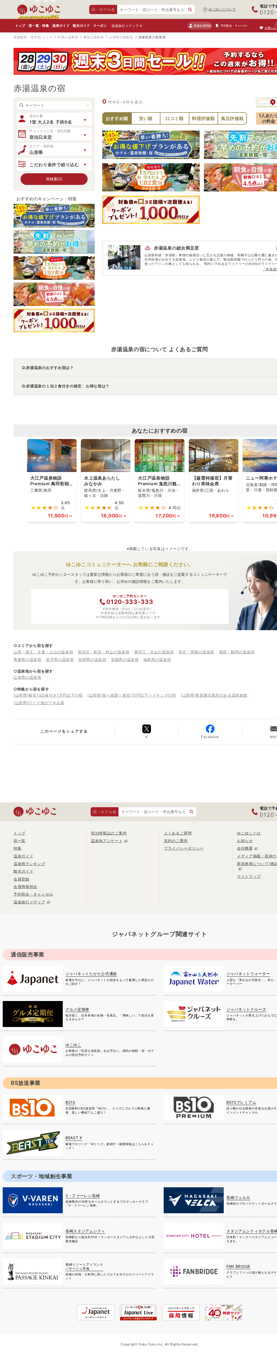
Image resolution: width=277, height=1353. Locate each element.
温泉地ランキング (29, 863)
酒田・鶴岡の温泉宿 (237, 652)
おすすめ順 (117, 118)
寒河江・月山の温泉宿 (154, 652)
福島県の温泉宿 (157, 659)
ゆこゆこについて (222, 9)
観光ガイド (81, 26)
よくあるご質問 (178, 833)
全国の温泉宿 (67, 37)
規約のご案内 (176, 840)
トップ (20, 26)
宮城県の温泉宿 (125, 659)
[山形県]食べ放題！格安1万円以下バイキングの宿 (131, 695)
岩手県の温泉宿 (60, 659)
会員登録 (21, 879)
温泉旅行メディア (125, 26)
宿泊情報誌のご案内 (109, 833)
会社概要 (245, 848)
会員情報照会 (25, 886)
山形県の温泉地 (27, 677)
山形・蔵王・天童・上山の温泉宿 (43, 652)
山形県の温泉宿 (121, 37)
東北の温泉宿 (93, 37)
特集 (45, 26)
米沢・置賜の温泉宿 (196, 652)
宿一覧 (34, 26)
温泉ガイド (61, 26)
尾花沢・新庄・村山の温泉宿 (104, 652)
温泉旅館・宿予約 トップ (33, 37)
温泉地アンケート (107, 840)
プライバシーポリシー (184, 848)
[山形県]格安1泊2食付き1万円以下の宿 (48, 695)
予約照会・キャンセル (33, 894)
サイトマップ (249, 876)
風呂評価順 (232, 118)
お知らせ (245, 840)
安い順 (146, 118)
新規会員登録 (202, 26)
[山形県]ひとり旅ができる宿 (39, 702)
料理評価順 (203, 118)
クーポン (100, 26)
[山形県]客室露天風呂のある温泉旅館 (214, 695)
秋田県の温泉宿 (92, 659)
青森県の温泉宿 (27, 659)
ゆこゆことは (249, 833)
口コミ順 (175, 118)
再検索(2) (54, 179)
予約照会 (234, 26)
